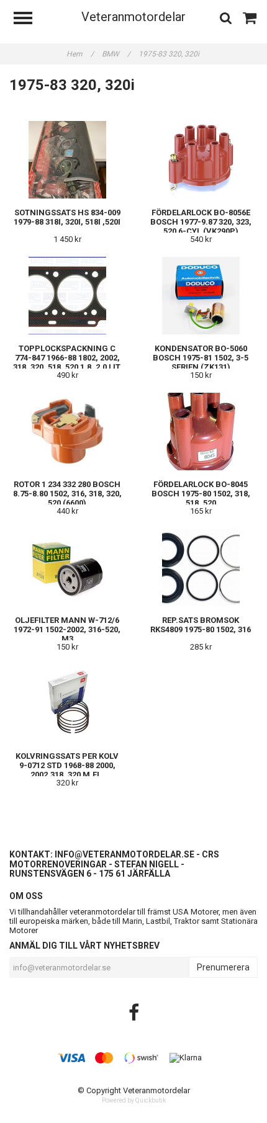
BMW (116, 54)
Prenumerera (223, 967)
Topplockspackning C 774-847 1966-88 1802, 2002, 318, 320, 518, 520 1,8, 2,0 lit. (67, 358)
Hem (80, 54)
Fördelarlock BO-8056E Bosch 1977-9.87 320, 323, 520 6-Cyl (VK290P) (200, 222)
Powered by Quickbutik (134, 1100)
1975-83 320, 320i (169, 54)
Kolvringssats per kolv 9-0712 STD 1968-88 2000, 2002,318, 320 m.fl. (67, 765)
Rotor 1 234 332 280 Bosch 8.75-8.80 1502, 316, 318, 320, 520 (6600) (67, 494)
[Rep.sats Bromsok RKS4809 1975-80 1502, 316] (200, 567)
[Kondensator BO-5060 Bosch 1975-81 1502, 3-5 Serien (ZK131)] (200, 295)
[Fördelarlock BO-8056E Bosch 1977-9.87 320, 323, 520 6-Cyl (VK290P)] (200, 160)
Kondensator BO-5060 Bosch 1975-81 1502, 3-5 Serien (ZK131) (200, 358)
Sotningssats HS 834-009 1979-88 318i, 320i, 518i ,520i (67, 217)
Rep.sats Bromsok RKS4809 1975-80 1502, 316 (200, 624)
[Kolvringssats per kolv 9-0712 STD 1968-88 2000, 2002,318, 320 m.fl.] (67, 703)
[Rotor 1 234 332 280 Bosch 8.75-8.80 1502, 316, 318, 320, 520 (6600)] (67, 431)
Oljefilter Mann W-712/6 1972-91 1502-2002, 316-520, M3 (67, 629)
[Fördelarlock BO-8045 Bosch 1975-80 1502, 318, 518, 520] (200, 431)
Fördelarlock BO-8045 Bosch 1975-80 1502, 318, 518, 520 (201, 494)
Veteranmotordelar (133, 16)
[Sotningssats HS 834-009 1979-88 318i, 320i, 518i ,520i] (67, 160)
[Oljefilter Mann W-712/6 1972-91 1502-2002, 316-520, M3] (67, 567)
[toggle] (29, 19)
